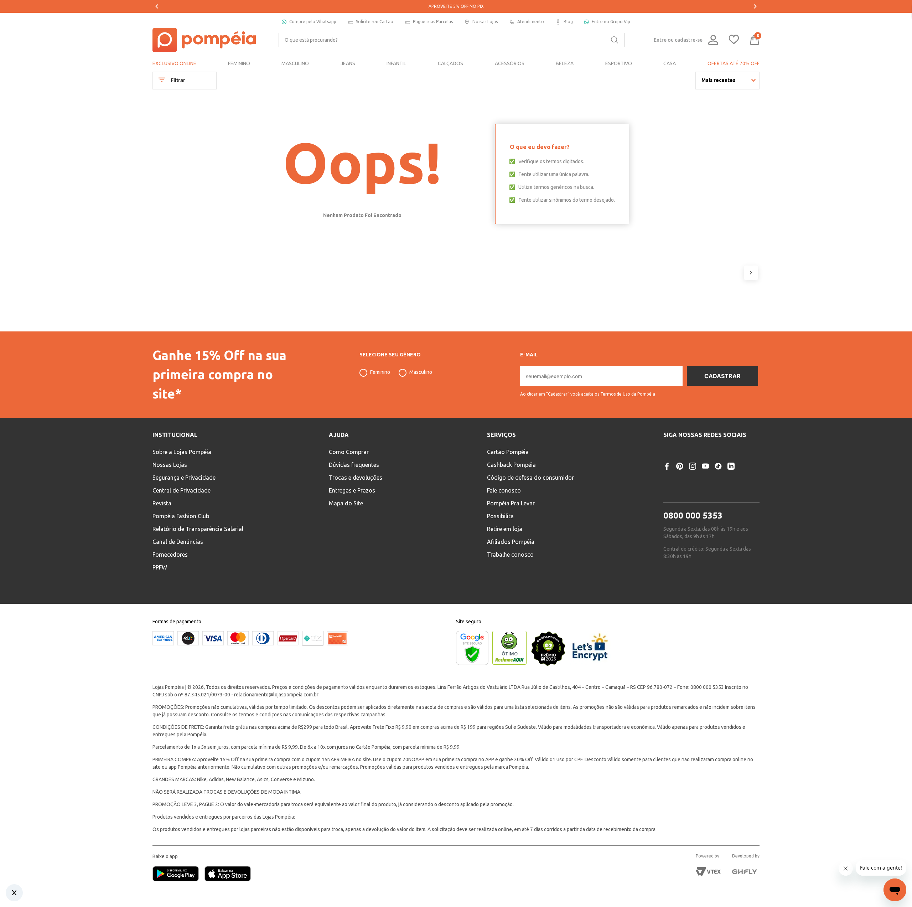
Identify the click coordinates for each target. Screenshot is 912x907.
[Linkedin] (731, 466)
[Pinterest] (679, 466)
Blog (568, 21)
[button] (587, 391)
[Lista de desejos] (734, 40)
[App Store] (227, 874)
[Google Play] (178, 874)
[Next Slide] (755, 6)
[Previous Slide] (156, 6)
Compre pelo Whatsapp (312, 21)
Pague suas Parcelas (433, 21)
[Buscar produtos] (614, 40)
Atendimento (530, 21)
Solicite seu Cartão (374, 21)
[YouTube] (705, 466)
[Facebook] (666, 466)
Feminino (380, 372)
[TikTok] (718, 466)
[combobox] (452, 40)
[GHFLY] (744, 871)
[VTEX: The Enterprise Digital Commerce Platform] (708, 871)
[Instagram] (692, 466)
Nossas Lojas (485, 21)
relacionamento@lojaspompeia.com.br (276, 694)
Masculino (420, 372)
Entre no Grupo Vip (611, 21)
